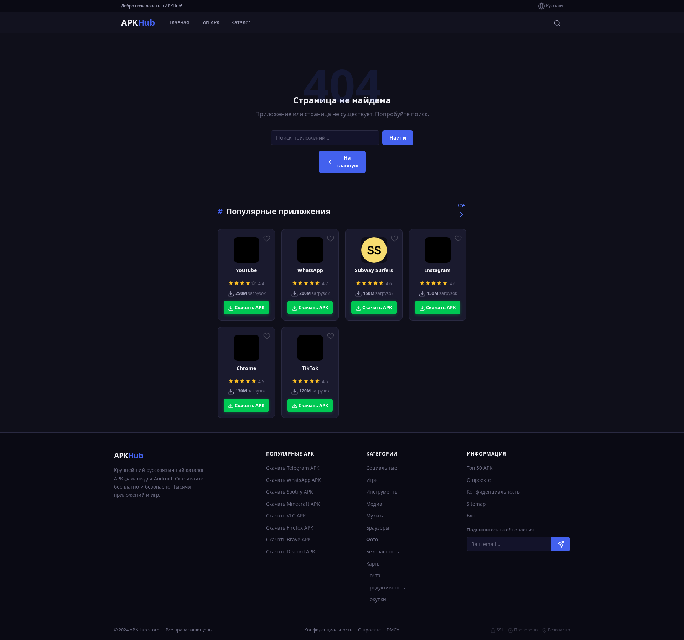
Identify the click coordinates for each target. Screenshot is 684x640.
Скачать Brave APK (288, 539)
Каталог (240, 22)
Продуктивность (385, 587)
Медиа (374, 503)
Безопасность (382, 551)
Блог (472, 515)
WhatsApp (310, 270)
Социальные (381, 467)
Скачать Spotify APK (289, 491)
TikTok (310, 368)
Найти (397, 137)
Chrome (246, 368)
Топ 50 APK (479, 467)
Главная (179, 22)
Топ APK (210, 22)
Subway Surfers (374, 270)
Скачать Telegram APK (292, 467)
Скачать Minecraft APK (293, 503)
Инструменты (382, 491)
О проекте (479, 480)
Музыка (375, 515)
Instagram (438, 270)
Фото (372, 539)
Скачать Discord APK (290, 551)
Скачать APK (249, 307)
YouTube (246, 270)
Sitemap (476, 503)
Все (460, 205)
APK (138, 22)
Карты (373, 563)
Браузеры (377, 527)
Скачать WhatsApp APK (293, 480)
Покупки (376, 599)
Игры (372, 480)
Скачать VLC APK (286, 515)
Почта (373, 575)
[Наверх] (664, 627)
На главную (347, 161)
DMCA (393, 630)
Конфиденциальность (493, 491)
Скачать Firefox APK (289, 527)
